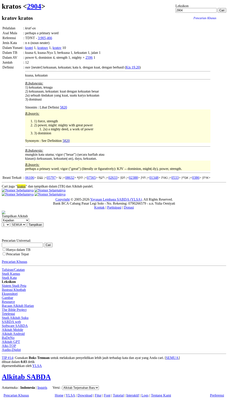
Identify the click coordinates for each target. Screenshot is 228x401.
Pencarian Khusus (14, 262)
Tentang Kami (161, 395)
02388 (133, 177)
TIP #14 (7, 358)
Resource (8, 302)
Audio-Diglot (11, 350)
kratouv (42, 48)
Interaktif (132, 395)
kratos (21, 186)
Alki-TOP (9, 346)
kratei (29, 48)
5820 (63, 107)
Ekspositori (10, 294)
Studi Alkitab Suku (15, 318)
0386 (195, 177)
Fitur (98, 395)
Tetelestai (8, 314)
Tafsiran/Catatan (13, 270)
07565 (91, 177)
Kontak (99, 207)
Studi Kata (9, 278)
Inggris (42, 387)
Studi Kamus (11, 274)
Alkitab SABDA (26, 377)
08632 (69, 177)
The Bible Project (14, 310)
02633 (112, 177)
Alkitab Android (13, 334)
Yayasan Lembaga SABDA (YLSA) (116, 199)
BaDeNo (8, 338)
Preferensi (217, 395)
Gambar (7, 298)
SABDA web (11, 322)
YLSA (37, 366)
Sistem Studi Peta (14, 286)
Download (84, 395)
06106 (29, 177)
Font (107, 395)
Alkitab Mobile (12, 330)
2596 (89, 57)
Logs (145, 395)
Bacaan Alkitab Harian (18, 306)
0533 (175, 177)
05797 (51, 177)
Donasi (129, 207)
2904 (34, 6)
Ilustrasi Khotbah (14, 290)
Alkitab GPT (11, 342)
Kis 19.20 (133, 67)
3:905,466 (45, 38)
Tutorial (118, 395)
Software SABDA (15, 326)
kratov (57, 48)
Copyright (62, 199)
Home (59, 395)
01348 (153, 177)
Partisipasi (114, 207)
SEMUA (172, 358)
